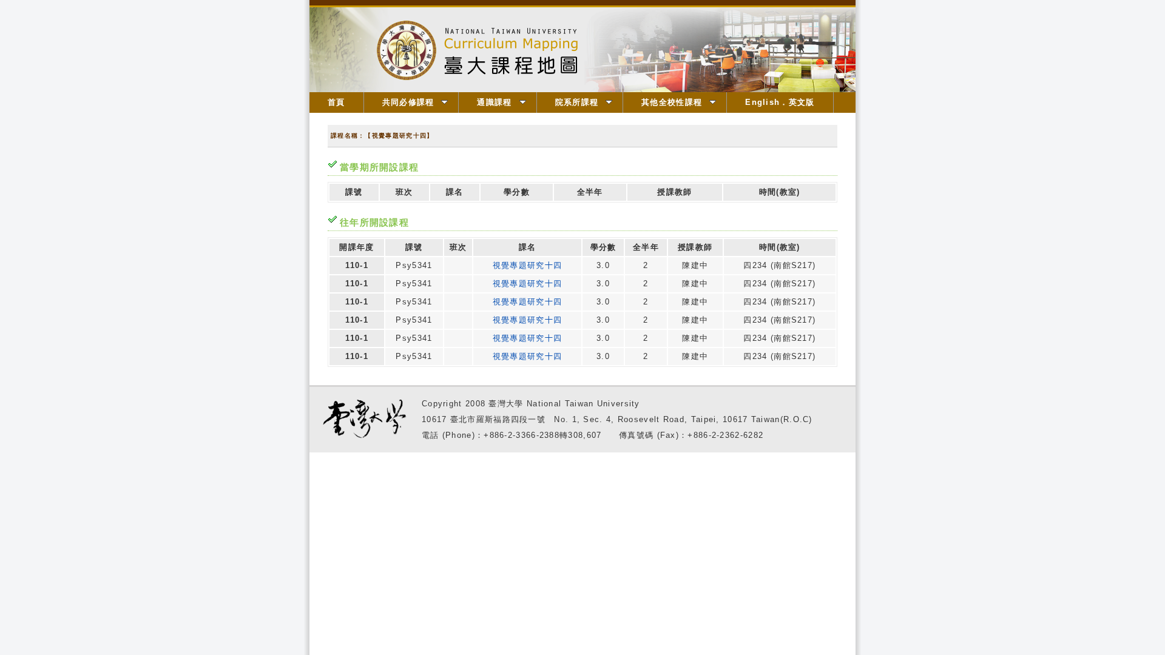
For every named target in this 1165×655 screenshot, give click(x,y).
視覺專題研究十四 (527, 265)
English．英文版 (779, 102)
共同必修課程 (408, 102)
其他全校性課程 (671, 102)
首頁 (336, 102)
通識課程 (494, 102)
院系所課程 (577, 102)
